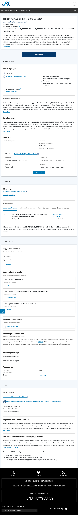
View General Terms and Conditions (15, 397)
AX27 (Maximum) (12, 326)
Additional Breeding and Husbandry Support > (14, 336)
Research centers (19, 486)
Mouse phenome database (56, 486)
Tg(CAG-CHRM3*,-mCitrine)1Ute (25, 154)
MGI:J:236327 (56, 216)
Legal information (47, 481)
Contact (14, 476)
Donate (38, 476)
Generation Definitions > (46, 143)
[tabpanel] (39, 217)
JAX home (28, 481)
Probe (9, 310)
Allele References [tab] (43, 208)
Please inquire (43, 375)
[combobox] (19, 510)
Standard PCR (11, 297)
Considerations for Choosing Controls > (13, 252)
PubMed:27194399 (58, 214)
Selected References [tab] (10, 208)
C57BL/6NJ (7, 264)
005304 (40, 342)
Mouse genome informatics (36, 486)
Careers (36, 481)
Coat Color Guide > (7, 372)
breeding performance (10, 447)
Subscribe (63, 476)
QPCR (8, 285)
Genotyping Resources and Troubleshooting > (15, 275)
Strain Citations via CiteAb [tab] (61, 208)
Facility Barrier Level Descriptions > (12, 322)
